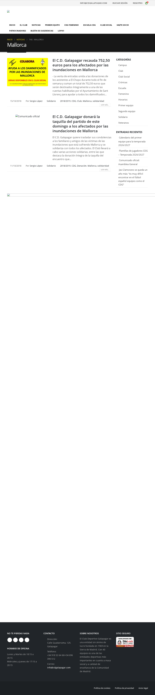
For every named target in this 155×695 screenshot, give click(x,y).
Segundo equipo (126, 111)
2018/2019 (65, 101)
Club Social (106, 25)
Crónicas (122, 82)
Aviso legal (143, 688)
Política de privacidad (124, 688)
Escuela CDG (89, 25)
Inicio (12, 25)
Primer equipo (125, 105)
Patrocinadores (17, 31)
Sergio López (36, 101)
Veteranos (123, 122)
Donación (82, 165)
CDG (74, 101)
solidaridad (98, 101)
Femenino (123, 93)
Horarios (122, 99)
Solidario (51, 101)
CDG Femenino (71, 25)
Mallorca (87, 101)
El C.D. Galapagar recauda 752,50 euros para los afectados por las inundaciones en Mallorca (81, 65)
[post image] (27, 72)
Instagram (21, 640)
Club (79, 101)
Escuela (122, 88)
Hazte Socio (123, 25)
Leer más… (105, 105)
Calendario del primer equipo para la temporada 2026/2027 (131, 141)
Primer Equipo (52, 25)
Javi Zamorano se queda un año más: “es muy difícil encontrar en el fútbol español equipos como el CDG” (132, 177)
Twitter (15, 640)
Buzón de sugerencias (42, 31)
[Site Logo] (26, 14)
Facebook (9, 640)
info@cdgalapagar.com (93, 3)
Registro (137, 3)
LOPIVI (61, 31)
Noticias (36, 25)
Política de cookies (102, 688)
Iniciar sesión (119, 3)
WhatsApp (27, 640)
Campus (122, 65)
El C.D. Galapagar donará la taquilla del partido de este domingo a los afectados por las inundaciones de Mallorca (80, 123)
